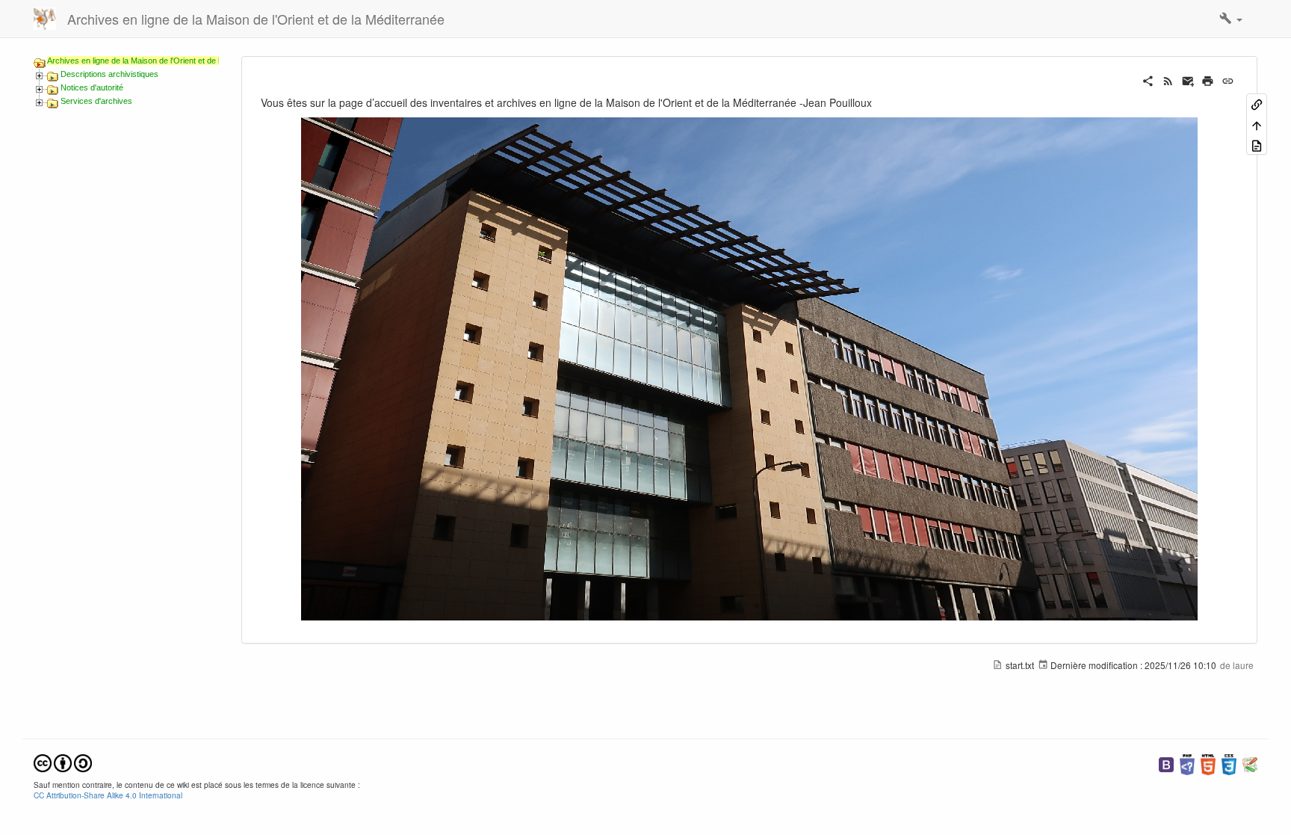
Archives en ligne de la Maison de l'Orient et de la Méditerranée (160, 60)
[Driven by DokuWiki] (1249, 763)
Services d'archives (96, 100)
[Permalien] (1228, 79)
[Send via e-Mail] (1188, 79)
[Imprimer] (1207, 79)
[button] (1231, 18)
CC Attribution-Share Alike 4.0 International (108, 795)
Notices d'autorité (92, 87)
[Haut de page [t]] (1256, 123)
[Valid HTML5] (1208, 763)
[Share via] (1148, 79)
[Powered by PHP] (1187, 763)
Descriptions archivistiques (109, 74)
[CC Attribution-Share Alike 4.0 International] (63, 761)
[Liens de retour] (1256, 103)
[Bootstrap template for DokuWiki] (1166, 763)
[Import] (1256, 144)
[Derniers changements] (1168, 79)
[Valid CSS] (1229, 763)
